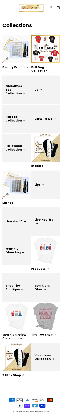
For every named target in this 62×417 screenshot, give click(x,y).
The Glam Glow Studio (26, 411)
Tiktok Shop (11, 375)
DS (36, 90)
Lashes (7, 203)
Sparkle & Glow (42, 287)
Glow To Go (43, 119)
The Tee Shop (42, 335)
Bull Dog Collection (39, 69)
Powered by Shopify (42, 411)
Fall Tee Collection (14, 118)
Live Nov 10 (14, 221)
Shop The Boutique (13, 287)
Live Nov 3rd (44, 220)
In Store (37, 166)
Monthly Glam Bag (13, 250)
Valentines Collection (43, 357)
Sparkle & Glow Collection (14, 336)
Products (38, 269)
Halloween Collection (14, 148)
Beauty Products (15, 67)
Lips (37, 185)
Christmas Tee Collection (14, 89)
